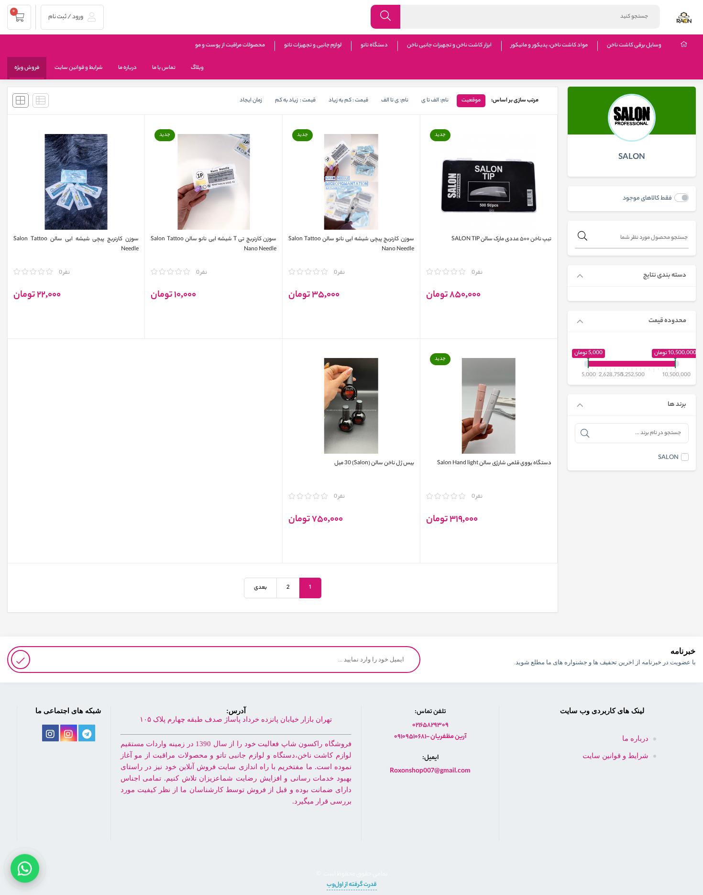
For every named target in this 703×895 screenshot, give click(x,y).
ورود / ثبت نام (66, 17)
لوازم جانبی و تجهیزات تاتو (312, 45)
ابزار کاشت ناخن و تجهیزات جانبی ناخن (449, 45)
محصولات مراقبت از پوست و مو (230, 45)
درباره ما (127, 68)
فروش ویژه (26, 68)
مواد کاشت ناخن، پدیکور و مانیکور (549, 45)
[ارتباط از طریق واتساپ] (25, 866)
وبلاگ (197, 68)
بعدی (260, 588)
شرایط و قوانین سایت (79, 68)
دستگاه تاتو (374, 45)
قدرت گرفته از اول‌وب (352, 885)
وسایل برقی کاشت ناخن (634, 45)
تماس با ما (164, 68)
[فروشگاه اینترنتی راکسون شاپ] (684, 17)
